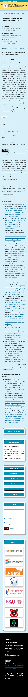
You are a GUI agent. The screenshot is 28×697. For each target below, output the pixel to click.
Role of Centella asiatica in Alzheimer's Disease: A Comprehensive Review (15, 220)
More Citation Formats (8, 194)
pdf (5, 117)
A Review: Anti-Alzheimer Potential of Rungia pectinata (15, 316)
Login (6, 528)
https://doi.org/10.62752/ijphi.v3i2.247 (14, 48)
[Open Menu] (1, 3)
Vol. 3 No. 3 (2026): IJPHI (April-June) (10, 13)
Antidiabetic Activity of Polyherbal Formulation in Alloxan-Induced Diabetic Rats (15, 331)
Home (3, 12)
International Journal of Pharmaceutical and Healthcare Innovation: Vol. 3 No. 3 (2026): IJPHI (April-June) (15, 214)
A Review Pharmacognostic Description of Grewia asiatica (15, 302)
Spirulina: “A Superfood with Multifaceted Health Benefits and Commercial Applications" (15, 287)
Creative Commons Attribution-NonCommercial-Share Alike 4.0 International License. (14, 667)
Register (12, 528)
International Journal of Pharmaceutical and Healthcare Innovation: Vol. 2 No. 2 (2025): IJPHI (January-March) (15, 292)
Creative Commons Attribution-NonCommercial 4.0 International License (14, 154)
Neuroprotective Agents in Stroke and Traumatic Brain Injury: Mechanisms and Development (15, 236)
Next (23, 364)
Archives (8, 12)
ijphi (22, 674)
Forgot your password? (10, 518)
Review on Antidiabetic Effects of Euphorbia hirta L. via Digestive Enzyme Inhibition (15, 208)
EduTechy (7, 678)
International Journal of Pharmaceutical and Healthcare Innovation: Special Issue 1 (15, 240)
